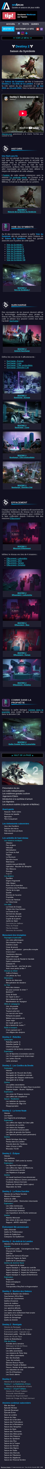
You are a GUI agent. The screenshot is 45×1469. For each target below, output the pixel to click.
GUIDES (35, 24)
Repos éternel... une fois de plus (18, 966)
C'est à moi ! (11, 952)
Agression (8, 817)
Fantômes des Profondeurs (16, 888)
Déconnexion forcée (14, 942)
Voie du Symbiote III (15, 249)
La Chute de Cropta (13, 907)
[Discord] (18, 33)
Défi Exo (9, 1253)
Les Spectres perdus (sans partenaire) (21, 1134)
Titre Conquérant (10, 819)
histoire (6, 175)
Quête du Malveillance (12, 1339)
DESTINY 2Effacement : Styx (22, 624)
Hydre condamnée (13, 961)
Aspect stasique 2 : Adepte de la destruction (23, 1270)
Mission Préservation (12, 1196)
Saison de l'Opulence (12, 1455)
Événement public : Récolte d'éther (17, 1334)
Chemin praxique (12, 1047)
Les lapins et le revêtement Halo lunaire (19, 1313)
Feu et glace (11, 845)
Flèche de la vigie (13, 890)
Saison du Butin (10, 1429)
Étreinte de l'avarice (13, 895)
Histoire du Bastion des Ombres (16, 1294)
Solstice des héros (11, 828)
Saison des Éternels (12, 1453)
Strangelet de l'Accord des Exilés (18, 1073)
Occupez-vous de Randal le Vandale (20, 959)
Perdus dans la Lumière (15, 1142)
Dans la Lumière (10, 1415)
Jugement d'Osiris (10, 796)
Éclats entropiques (13, 1282)
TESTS (25, 24)
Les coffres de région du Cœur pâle (20, 1123)
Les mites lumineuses (14, 1206)
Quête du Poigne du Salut (16, 1258)
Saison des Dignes (11, 1448)
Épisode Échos (10, 1412)
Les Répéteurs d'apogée (15, 1172)
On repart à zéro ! (13, 997)
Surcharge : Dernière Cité (18, 368)
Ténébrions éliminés (14, 954)
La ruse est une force (14, 1013)
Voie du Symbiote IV (15, 251)
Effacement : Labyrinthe (17, 559)
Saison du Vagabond (12, 1457)
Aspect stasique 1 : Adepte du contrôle (21, 1268)
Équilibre (9, 878)
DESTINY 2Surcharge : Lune (22, 426)
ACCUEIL (10, 24)
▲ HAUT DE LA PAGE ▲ (22, 755)
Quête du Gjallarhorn (12, 1234)
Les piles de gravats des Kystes (18, 1132)
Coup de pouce (12, 947)
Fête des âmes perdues (13, 831)
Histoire (9, 1070)
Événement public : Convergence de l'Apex (22, 1249)
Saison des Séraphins (12, 1427)
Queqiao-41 (10, 964)
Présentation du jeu (10, 788)
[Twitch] (41, 29)
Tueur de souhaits (13, 1360)
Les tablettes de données (16, 1101)
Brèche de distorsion (14, 980)
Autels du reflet (10, 1199)
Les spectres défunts (12, 1308)
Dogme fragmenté (13, 881)
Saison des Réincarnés (13, 1434)
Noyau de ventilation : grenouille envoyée (22, 949)
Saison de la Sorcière (12, 1420)
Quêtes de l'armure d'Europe (17, 1256)
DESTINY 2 (8, 29)
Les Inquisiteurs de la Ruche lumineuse (21, 1213)
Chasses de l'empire (14, 1251)
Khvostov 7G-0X (12, 1149)
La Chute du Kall (12, 852)
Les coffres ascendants (15, 1355)
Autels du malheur (11, 1303)
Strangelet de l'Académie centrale (19, 1075)
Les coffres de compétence (16, 1096)
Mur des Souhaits (13, 1358)
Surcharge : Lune (14, 363)
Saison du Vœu (10, 1417)
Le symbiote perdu (18, 177)
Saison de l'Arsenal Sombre (15, 1460)
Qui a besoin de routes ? (15, 1025)
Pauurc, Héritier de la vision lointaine (20, 1367)
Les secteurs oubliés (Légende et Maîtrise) (20, 804)
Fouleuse (16, 1182)
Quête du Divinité (11, 1320)
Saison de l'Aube (10, 1450)
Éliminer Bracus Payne (15, 1363)
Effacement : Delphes (16, 565)
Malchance (10, 862)
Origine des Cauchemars (15, 909)
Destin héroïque (16, 1139)
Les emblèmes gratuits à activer (16, 794)
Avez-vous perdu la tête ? (16, 968)
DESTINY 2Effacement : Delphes (22, 684)
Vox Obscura (11, 869)
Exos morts (10, 1284)
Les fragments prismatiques (15, 1118)
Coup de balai (11, 994)
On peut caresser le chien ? (16, 990)
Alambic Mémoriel (13, 1218)
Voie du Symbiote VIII (16, 260)
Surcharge (13, 321)
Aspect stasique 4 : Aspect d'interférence (22, 1275)
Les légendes (8, 802)
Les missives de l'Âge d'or (16, 1103)
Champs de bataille (11, 814)
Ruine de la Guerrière (14, 885)
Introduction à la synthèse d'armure (17, 799)
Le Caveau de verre (13, 916)
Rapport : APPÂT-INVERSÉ (16, 1222)
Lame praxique (12, 1061)
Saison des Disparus (12, 1436)
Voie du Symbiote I (15, 245)
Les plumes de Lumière (15, 1125)
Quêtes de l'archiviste (20, 1184)
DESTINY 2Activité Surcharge (22, 350)
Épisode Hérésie (10, 1408)
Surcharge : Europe (15, 361)
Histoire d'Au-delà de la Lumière (16, 1244)
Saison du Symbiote (12, 1439)
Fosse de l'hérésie (13, 900)
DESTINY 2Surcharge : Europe (22, 396)
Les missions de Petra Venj (16, 1353)
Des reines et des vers (18, 1220)
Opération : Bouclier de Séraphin (18, 866)
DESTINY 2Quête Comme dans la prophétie (22, 743)
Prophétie (9, 897)
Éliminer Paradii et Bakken (16, 1365)
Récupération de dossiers (16, 983)
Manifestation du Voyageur (16, 1001)
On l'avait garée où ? (14, 1023)
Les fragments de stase (15, 1265)
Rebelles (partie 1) (13, 1042)
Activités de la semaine (15, 1344)
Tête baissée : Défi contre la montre (18, 1161)
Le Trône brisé (11, 902)
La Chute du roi (12, 911)
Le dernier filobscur (21, 1180)
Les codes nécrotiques (13, 1310)
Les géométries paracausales (17, 1130)
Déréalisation (11, 850)
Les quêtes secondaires (15, 1085)
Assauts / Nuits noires (12, 812)
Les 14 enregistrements (20, 1056)
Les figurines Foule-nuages (16, 1165)
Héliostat (9, 848)
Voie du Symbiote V (15, 253)
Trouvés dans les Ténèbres (16, 1144)
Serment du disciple (13, 914)
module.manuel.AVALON (15, 864)
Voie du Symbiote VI (15, 256)
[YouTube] (37, 29)
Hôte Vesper (11, 883)
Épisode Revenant (11, 1410)
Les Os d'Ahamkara (13, 1372)
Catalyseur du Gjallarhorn (14, 1237)
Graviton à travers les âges (23, 1087)
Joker (14, 1146)
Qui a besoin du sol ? (14, 999)
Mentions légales (6, 1467)
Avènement (8, 833)
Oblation (9, 843)
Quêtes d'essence (11, 1301)
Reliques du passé (13, 1016)
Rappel (9, 855)
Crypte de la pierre (13, 919)
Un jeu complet (12, 1009)
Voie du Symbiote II (15, 247)
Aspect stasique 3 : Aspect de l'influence (21, 1272)
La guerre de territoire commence (19, 1049)
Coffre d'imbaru (12, 973)
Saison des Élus (10, 1441)
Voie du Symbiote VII (16, 258)
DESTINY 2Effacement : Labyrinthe (22, 594)
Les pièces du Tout (13, 975)
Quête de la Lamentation (15, 1261)
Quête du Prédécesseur (13, 1232)
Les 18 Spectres (20, 1054)
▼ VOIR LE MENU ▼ (22, 38)
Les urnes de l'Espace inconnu (18, 1094)
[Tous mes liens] (26, 33)
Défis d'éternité (10, 1230)
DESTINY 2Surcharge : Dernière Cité (22, 486)
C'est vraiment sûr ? (14, 1030)
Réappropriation (12, 1106)
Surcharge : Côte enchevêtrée (20, 365)
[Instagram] (22, 33)
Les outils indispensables (13, 791)
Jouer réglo (10, 1020)
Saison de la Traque (12, 1443)
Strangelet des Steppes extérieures (19, 1078)
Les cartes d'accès (13, 1058)
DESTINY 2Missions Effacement (22, 547)
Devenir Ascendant (13, 1348)
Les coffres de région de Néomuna (19, 1168)
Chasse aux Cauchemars (14, 1298)
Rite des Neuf (9, 1405)
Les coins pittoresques (15, 940)
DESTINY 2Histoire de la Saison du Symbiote (22, 211)
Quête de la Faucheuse (13, 1315)
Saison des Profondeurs (13, 1422)
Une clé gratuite (12, 1006)
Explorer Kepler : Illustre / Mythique (19, 1089)
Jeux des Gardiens (11, 826)
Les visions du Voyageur (15, 1127)
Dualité (8, 893)
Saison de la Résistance (13, 1424)
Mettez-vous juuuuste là (15, 1018)
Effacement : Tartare (15, 563)
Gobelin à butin (12, 945)
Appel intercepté (12, 957)
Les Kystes (8, 1116)
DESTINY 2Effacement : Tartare (22, 654)
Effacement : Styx (14, 561)
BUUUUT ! (10, 992)
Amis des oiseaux (13, 987)
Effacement (15, 518)
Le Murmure (11, 857)
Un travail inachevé (20, 1177)
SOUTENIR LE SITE (25, 29)
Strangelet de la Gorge (15, 1080)
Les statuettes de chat (14, 1370)
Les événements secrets (15, 1170)
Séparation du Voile (13, 1187)
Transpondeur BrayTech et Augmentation (22, 1286)
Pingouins (10, 1279)
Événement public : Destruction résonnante (21, 1201)
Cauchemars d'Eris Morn (14, 1296)
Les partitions (9, 1158)
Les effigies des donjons (15, 1032)
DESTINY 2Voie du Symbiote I (22, 289)
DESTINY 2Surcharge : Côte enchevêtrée (21, 456)
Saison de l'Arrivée (11, 1446)
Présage (9, 871)
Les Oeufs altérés (13, 1374)
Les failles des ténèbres (15, 1208)
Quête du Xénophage (12, 1317)
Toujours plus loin (13, 1011)
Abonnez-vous (7, 134)
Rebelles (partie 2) (13, 1044)
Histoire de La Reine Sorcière (15, 1194)
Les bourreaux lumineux (15, 1211)
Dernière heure (12, 859)
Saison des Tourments (12, 1431)
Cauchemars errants (12, 1306)
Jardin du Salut (12, 921)
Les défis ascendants (14, 1351)
